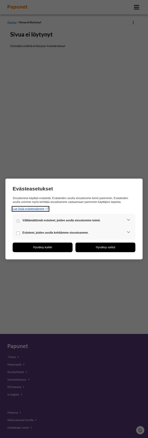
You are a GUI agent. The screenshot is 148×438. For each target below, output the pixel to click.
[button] (128, 221)
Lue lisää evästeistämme (28, 208)
